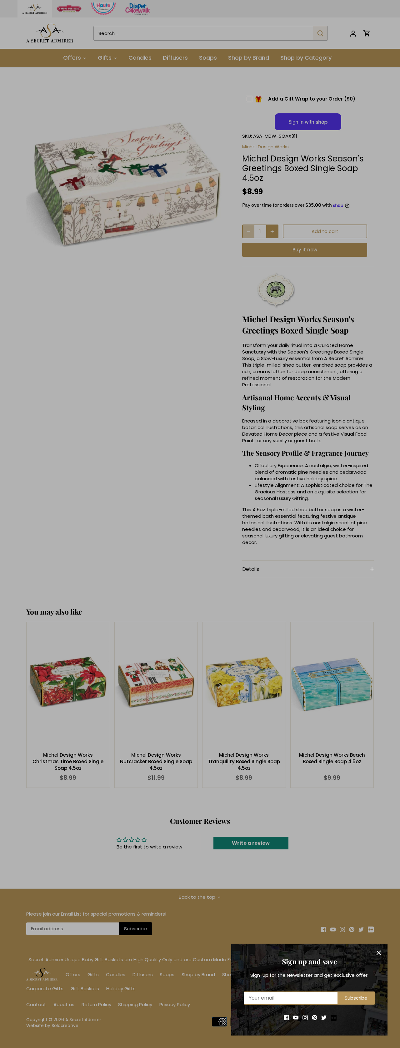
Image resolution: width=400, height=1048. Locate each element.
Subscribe (356, 998)
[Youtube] (295, 1017)
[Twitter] (324, 1017)
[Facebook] (286, 1017)
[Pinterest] (314, 1017)
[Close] (379, 953)
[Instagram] (305, 1017)
